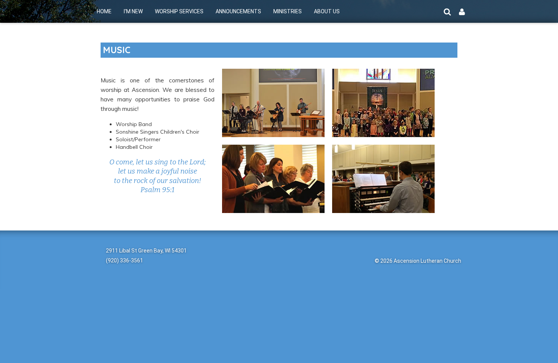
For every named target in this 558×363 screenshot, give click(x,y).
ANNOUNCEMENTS (238, 11)
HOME (104, 11)
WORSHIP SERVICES (179, 11)
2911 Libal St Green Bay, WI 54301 (146, 251)
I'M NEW (133, 11)
